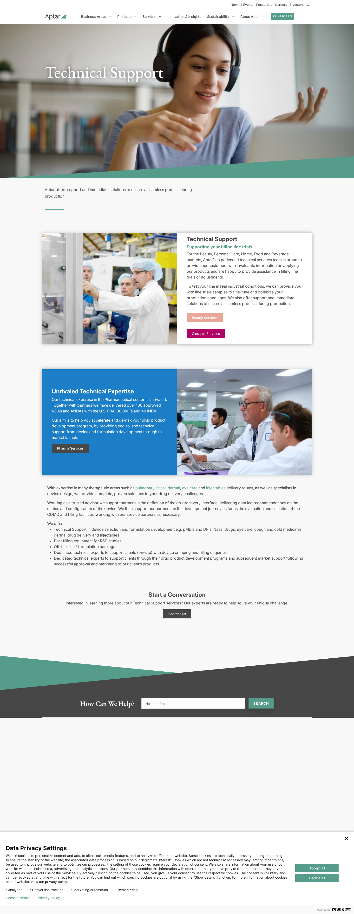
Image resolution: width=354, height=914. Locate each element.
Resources (264, 5)
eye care (189, 487)
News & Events (242, 5)
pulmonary (144, 487)
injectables (215, 487)
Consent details (18, 898)
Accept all (317, 868)
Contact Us (282, 16)
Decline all (317, 878)
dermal (174, 487)
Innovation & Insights (184, 16)
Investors (297, 5)
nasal (161, 487)
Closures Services (206, 333)
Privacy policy (49, 898)
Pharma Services (70, 448)
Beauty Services (204, 318)
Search (261, 703)
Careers (281, 5)
